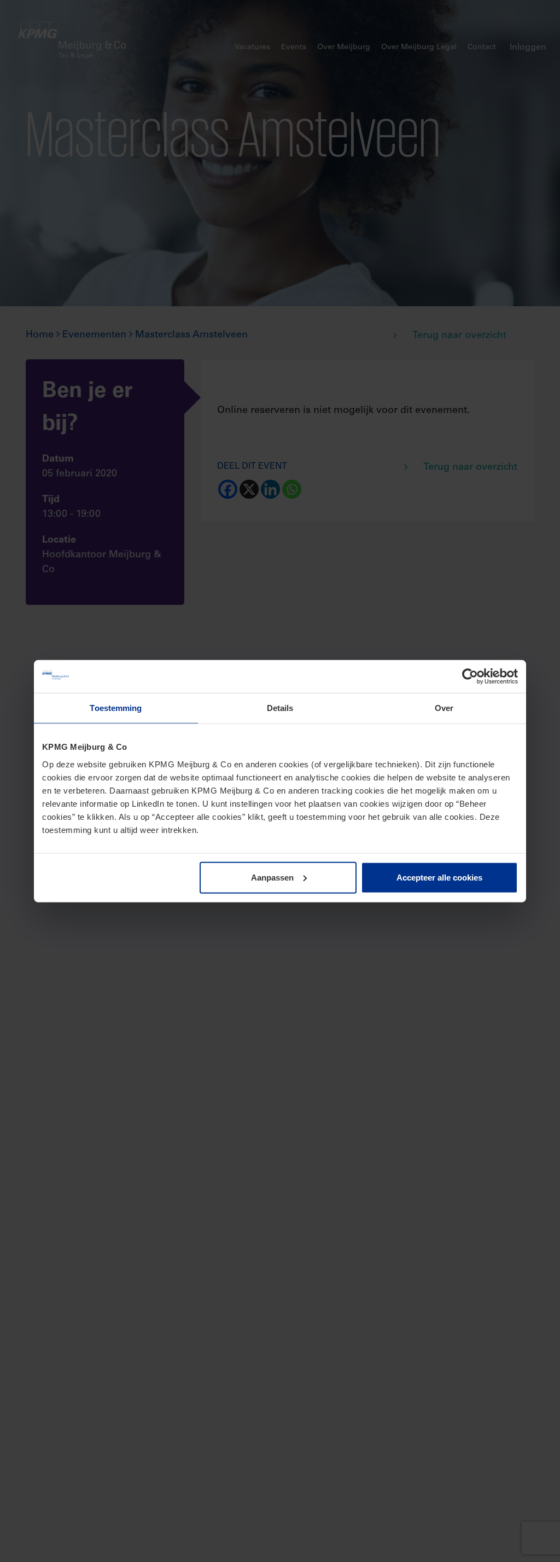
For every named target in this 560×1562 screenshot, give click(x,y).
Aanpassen (272, 877)
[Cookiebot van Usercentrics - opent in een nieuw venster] (470, 676)
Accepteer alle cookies (439, 877)
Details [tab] (280, 708)
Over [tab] (444, 708)
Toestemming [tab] (116, 708)
